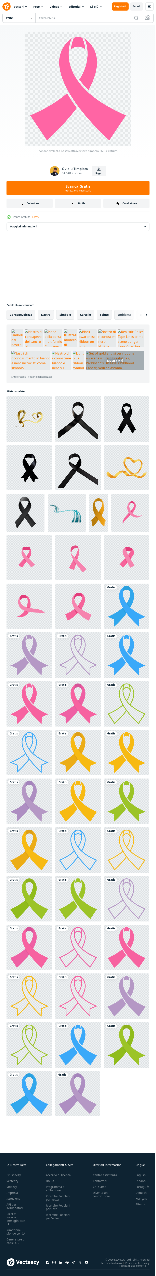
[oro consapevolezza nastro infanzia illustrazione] (126, 467)
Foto (36, 7)
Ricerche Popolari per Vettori (58, 1197)
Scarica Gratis (78, 188)
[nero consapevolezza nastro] (25, 513)
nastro (46, 315)
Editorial (74, 7)
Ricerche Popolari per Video (58, 1216)
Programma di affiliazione (55, 1188)
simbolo (65, 315)
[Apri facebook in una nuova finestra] (47, 1262)
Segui (98, 173)
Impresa (12, 1193)
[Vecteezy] (6, 6)
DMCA (50, 1181)
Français (138, 1198)
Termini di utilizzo (108, 1263)
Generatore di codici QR (15, 1241)
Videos (54, 7)
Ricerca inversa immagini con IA (15, 1219)
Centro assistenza (105, 1175)
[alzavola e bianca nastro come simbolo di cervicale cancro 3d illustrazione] (67, 513)
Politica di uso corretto (129, 1265)
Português (139, 1187)
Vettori (19, 7)
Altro (135, 1204)
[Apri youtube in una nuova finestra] (86, 1262)
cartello (85, 315)
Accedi (137, 6)
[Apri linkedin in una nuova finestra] (60, 1262)
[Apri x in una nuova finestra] (80, 1262)
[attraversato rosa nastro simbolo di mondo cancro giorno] (130, 513)
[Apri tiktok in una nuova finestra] (73, 1262)
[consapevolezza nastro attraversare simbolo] (126, 606)
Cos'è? (35, 217)
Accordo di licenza (58, 1175)
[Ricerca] (136, 17)
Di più (94, 7)
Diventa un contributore (101, 1194)
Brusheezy (13, 1175)
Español (137, 1181)
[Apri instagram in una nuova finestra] (54, 1262)
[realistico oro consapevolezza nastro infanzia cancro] (98, 513)
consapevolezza (21, 315)
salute (104, 315)
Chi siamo (99, 1187)
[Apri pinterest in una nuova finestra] (67, 1262)
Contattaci (100, 1181)
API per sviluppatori (14, 1206)
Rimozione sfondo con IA (15, 1231)
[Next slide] (139, 315)
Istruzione (13, 1198)
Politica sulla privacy (134, 1263)
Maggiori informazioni (23, 226)
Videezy (11, 1187)
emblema (124, 315)
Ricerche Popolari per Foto (58, 1207)
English (137, 1175)
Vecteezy (12, 1181)
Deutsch (138, 1193)
